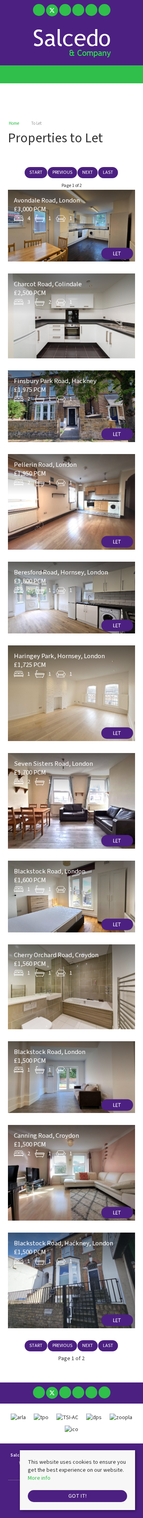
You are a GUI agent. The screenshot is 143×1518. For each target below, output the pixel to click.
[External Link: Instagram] (65, 12)
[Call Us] (104, 10)
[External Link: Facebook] (39, 12)
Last (108, 172)
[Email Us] (91, 10)
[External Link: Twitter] (52, 12)
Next (87, 172)
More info (39, 1478)
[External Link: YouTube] (78, 12)
